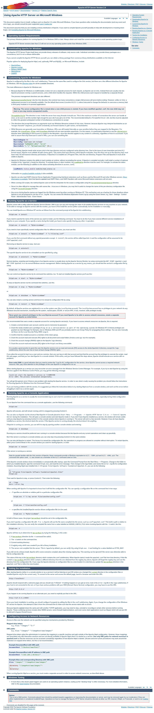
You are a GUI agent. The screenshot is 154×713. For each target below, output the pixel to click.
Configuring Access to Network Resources (139, 38)
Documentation (25, 10)
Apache (5, 10)
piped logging (24, 684)
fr (123, 18)
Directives (131, 4)
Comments (135, 48)
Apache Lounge (17, 67)
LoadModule (78, 162)
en (120, 18)
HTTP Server (14, 10)
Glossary (143, 4)
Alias (33, 131)
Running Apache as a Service (142, 28)
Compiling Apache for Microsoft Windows (25, 30)
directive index (27, 83)
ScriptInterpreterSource (101, 183)
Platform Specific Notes (49, 10)
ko (127, 18)
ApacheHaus (15, 65)
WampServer (16, 71)
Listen (94, 572)
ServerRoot (35, 518)
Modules (124, 4)
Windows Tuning (137, 42)
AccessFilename (24, 189)
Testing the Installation (139, 35)
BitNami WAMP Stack (18, 69)
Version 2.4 (35, 10)
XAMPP (14, 73)
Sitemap (149, 4)
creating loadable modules (31, 173)
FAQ (137, 4)
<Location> (25, 131)
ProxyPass (43, 131)
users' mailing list (46, 24)
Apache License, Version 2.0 (25, 709)
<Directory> (122, 131)
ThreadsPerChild (18, 116)
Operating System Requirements (138, 16)
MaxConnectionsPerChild (21, 100)
